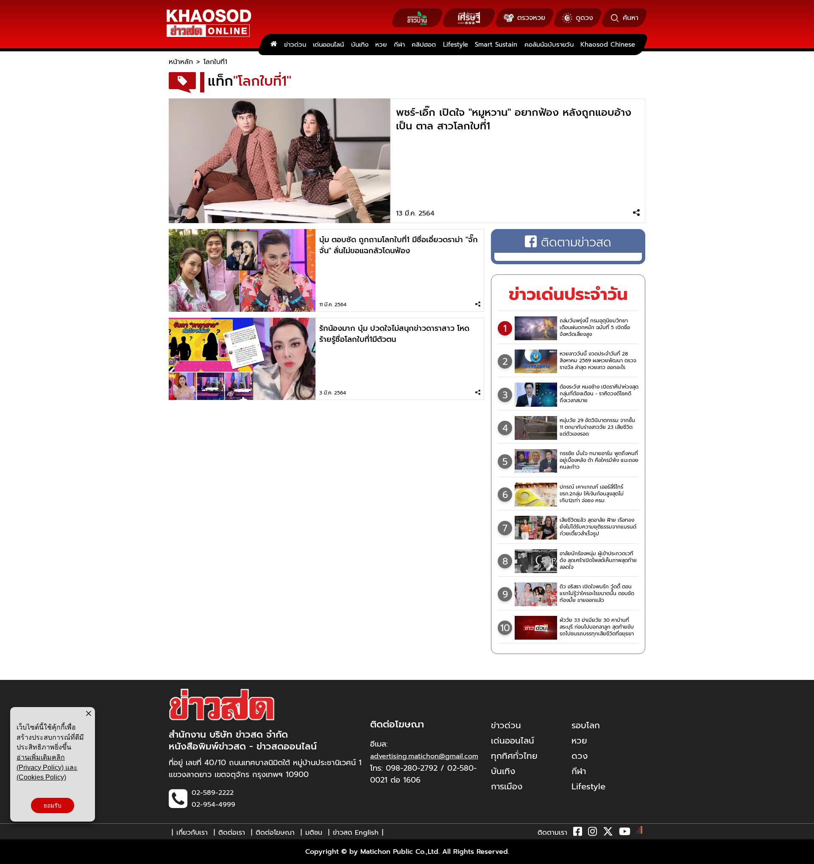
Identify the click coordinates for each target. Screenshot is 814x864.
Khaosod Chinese (607, 44)
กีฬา (399, 44)
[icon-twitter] (608, 833)
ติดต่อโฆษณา (275, 833)
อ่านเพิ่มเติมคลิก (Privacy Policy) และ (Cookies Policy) (47, 767)
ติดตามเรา (552, 833)
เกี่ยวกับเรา (192, 833)
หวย (381, 44)
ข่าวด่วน (295, 44)
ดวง (579, 755)
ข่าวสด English (356, 833)
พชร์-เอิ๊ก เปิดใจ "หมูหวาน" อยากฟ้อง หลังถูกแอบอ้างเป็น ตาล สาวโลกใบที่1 (513, 119)
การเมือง (506, 786)
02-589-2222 (213, 793)
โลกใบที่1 (215, 62)
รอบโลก (585, 725)
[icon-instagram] (592, 833)
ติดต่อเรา (231, 833)
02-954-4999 (213, 805)
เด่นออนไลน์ (328, 44)
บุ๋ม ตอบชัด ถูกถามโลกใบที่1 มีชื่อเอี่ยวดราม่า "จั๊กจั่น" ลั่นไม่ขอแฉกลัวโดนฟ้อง (398, 245)
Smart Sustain (496, 44)
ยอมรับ (52, 805)
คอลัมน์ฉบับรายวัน (549, 44)
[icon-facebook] (577, 833)
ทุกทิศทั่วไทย (514, 755)
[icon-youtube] (624, 833)
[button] (12, 855)
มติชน (313, 833)
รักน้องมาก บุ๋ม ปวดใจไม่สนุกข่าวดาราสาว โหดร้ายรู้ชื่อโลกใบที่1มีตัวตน (394, 333)
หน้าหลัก (181, 62)
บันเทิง (359, 44)
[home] (273, 44)
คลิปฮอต (424, 44)
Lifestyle (455, 44)
